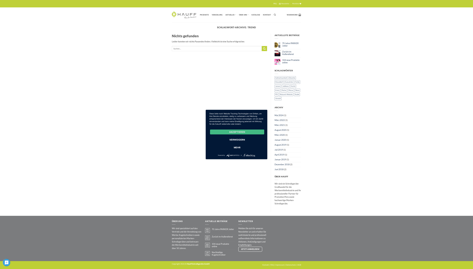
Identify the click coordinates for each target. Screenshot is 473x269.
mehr (237, 147)
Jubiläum (285, 86)
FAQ (275, 4)
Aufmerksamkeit (281, 78)
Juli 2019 (279, 149)
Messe (290, 90)
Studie (297, 94)
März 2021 (280, 125)
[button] (284, 4)
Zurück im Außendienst (288, 52)
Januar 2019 (280, 159)
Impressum (279, 265)
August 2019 (280, 145)
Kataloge (256, 15)
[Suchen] (275, 14)
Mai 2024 (279, 115)
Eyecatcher (289, 82)
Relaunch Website (286, 94)
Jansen (277, 86)
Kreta (277, 90)
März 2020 (280, 135)
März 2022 (280, 120)
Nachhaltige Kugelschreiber (219, 253)
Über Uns (243, 15)
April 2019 (279, 154)
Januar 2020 (280, 140)
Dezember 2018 (282, 164)
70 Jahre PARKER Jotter (290, 44)
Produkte (204, 15)
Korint (293, 86)
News (297, 90)
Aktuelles (229, 15)
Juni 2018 (279, 169)
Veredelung (217, 15)
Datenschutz (291, 265)
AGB (299, 265)
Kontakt (267, 15)
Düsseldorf (279, 82)
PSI (276, 94)
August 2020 (280, 130)
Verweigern (237, 139)
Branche (292, 78)
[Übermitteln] (264, 48)
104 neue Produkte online (291, 61)
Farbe (297, 82)
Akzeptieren (237, 132)
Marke (284, 90)
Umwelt (278, 98)
